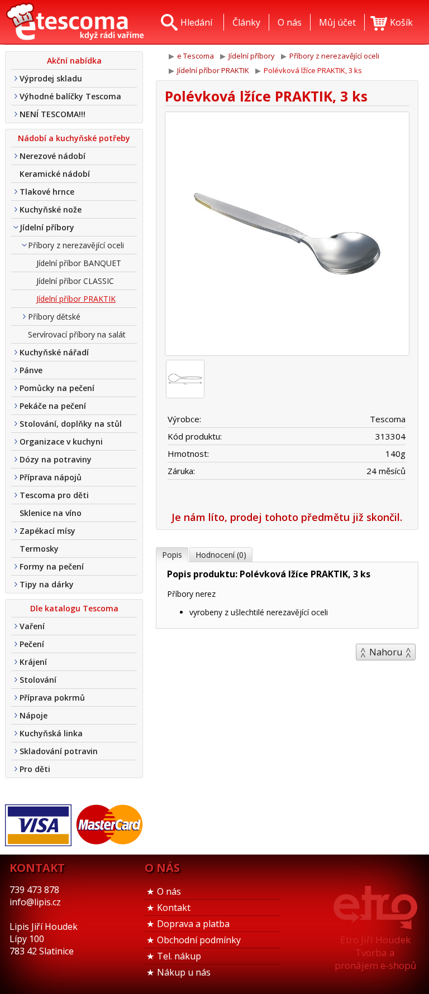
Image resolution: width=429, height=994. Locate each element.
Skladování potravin (59, 751)
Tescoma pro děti (54, 495)
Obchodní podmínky (199, 940)
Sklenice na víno (51, 513)
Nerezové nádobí (52, 156)
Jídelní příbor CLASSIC (75, 281)
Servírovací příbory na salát (77, 334)
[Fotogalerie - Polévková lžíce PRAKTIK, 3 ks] (185, 379)
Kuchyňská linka (51, 733)
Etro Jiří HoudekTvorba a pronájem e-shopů (375, 952)
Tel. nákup (179, 956)
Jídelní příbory (47, 227)
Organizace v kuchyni (61, 441)
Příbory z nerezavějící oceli (76, 245)
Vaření (32, 626)
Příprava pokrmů (52, 697)
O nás (169, 891)
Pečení (32, 644)
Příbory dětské (54, 316)
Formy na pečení (52, 566)
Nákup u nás (184, 972)
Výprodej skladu (51, 78)
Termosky (39, 548)
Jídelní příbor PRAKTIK (76, 298)
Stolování (38, 679)
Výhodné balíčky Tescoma (70, 96)
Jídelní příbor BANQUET (78, 263)
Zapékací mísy (47, 530)
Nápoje (33, 715)
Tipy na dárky (47, 584)
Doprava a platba (193, 924)
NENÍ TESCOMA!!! (52, 114)
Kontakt (173, 907)
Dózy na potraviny (56, 459)
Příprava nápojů (51, 477)
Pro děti (35, 769)
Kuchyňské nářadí (54, 352)
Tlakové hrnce (47, 191)
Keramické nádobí (55, 173)
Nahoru (385, 652)
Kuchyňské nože (51, 209)
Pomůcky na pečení (57, 388)
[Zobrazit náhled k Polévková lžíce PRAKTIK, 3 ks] (287, 235)
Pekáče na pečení (53, 406)
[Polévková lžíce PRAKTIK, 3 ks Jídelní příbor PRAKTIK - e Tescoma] (75, 22)
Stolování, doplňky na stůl (71, 423)
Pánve (31, 370)
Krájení (33, 662)
